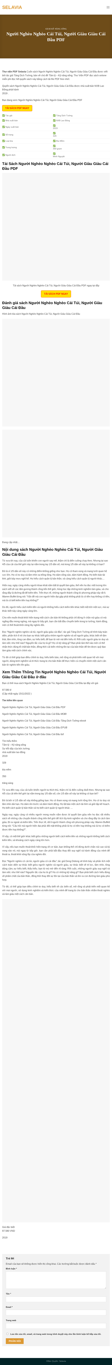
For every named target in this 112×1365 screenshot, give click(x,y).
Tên (8, 1294)
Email (9, 1307)
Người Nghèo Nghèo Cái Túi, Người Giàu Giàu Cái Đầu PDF (50, 100)
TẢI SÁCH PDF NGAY (17, 108)
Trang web (11, 1320)
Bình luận (11, 1268)
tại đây (87, 683)
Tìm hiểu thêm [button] (9, 741)
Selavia (12, 7)
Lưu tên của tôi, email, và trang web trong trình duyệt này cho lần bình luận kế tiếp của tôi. (55, 1334)
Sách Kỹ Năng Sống (56, 29)
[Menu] (108, 7)
